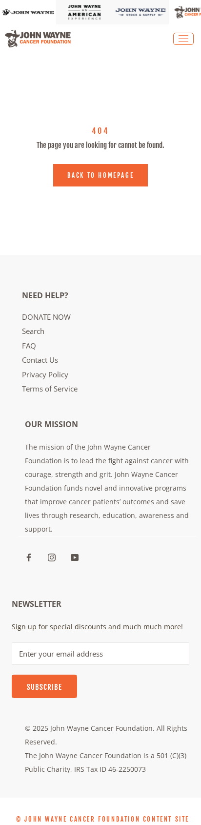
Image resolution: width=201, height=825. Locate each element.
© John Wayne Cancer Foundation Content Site (102, 819)
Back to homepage (100, 175)
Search (33, 331)
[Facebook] (29, 556)
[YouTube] (75, 556)
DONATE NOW (46, 317)
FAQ (29, 346)
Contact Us (40, 360)
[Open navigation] (183, 39)
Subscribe (44, 687)
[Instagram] (52, 556)
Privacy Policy (45, 374)
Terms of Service (50, 388)
